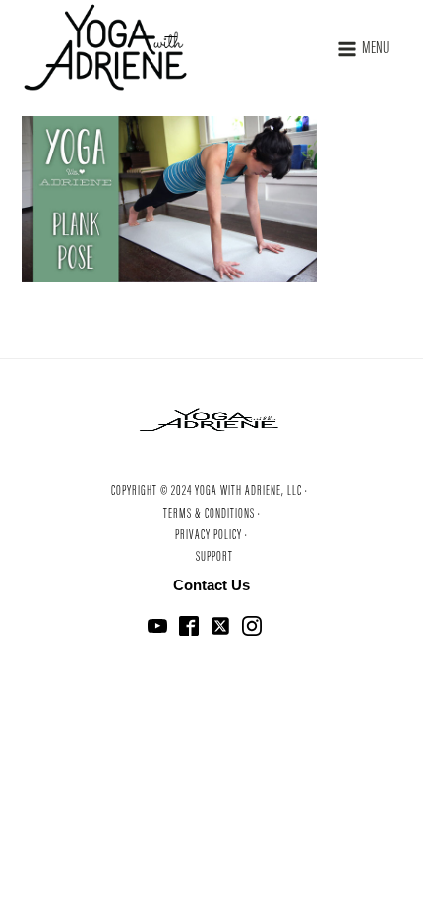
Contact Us (211, 585)
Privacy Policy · (211, 536)
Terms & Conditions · (212, 514)
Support (214, 558)
